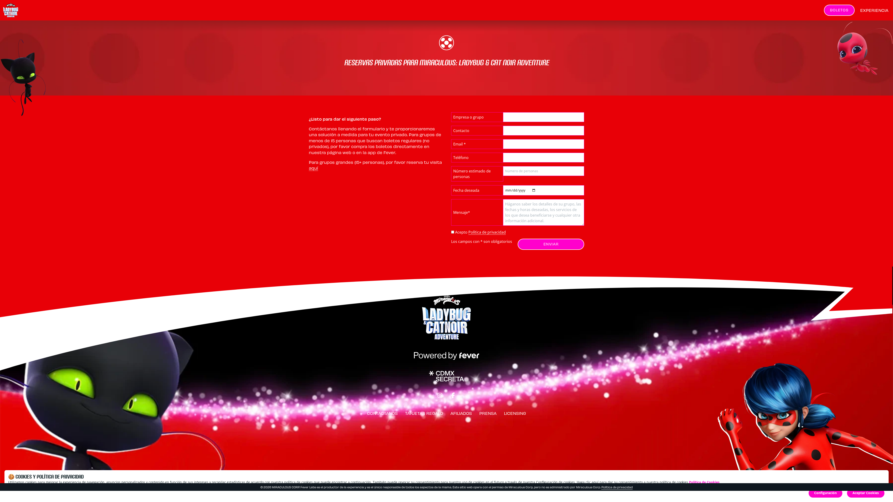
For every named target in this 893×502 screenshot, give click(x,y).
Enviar (551, 244)
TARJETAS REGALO (424, 413)
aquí (313, 167)
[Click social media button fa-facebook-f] (453, 395)
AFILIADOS (461, 413)
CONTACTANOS (382, 413)
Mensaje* (461, 212)
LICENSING (515, 413)
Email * (459, 144)
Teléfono (461, 157)
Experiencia (874, 10)
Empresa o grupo (468, 117)
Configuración (825, 493)
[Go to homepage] (23, 10)
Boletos (839, 10)
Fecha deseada (466, 190)
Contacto (461, 130)
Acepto (480, 232)
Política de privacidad (487, 232)
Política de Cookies (704, 482)
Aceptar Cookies (866, 493)
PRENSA (487, 413)
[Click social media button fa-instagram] (440, 395)
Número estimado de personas (472, 173)
